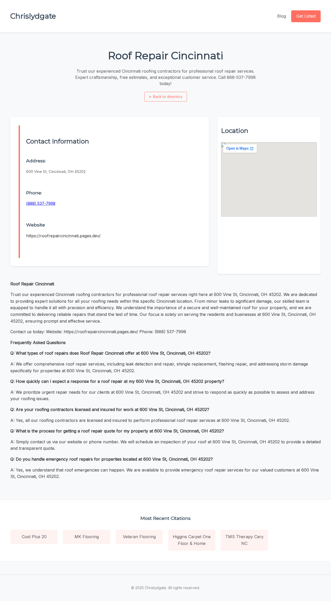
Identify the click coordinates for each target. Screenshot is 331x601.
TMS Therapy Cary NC (244, 540)
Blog (281, 16)
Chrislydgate (33, 16)
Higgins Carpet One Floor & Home (192, 540)
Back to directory (166, 96)
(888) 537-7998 (40, 203)
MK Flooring (86, 536)
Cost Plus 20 (34, 536)
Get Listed (305, 16)
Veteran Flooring (139, 536)
